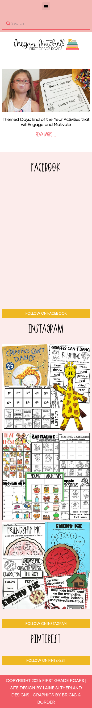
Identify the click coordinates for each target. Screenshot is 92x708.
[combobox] (46, 23)
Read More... (46, 134)
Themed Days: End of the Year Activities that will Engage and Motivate (46, 122)
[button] (46, 6)
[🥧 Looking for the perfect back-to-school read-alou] (46, 565)
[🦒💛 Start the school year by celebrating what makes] (46, 387)
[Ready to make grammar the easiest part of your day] (46, 476)
